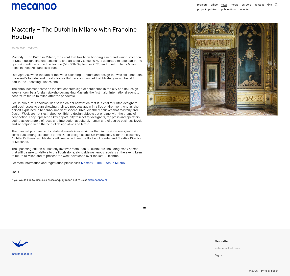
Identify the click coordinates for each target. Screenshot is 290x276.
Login (242, 270)
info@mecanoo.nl (22, 254)
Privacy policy (269, 270)
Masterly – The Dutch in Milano (103, 163)
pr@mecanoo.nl (97, 180)
